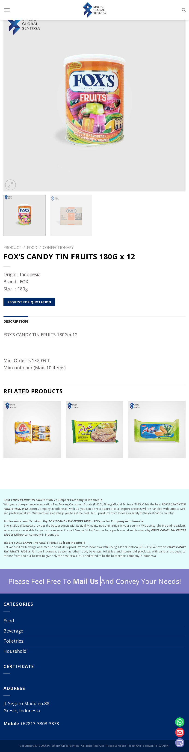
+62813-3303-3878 (31, 723)
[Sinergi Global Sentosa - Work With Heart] (94, 10)
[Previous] (13, 100)
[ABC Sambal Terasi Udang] (32, 429)
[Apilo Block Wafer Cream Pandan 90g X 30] (157, 429)
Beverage (13, 631)
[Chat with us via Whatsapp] (179, 722)
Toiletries (13, 641)
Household (15, 651)
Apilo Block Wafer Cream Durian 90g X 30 (94, 463)
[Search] (184, 10)
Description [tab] (15, 321)
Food (8, 621)
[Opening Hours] (179, 742)
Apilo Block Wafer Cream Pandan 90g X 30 (156, 463)
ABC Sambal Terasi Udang (32, 462)
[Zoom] (10, 184)
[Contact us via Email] (179, 732)
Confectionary (58, 247)
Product (12, 247)
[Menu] (6, 10)
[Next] (176, 100)
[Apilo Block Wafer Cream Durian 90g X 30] (94, 429)
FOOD (32, 247)
